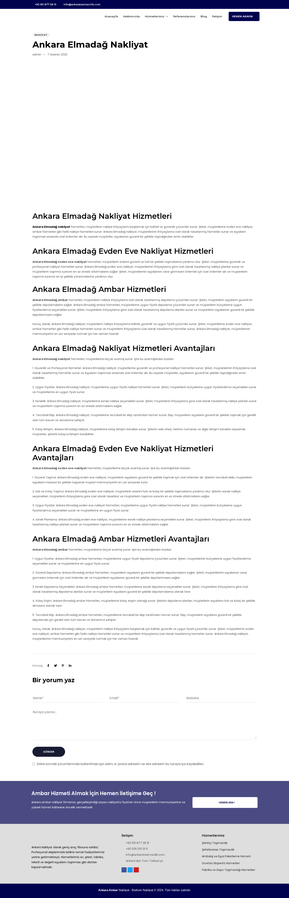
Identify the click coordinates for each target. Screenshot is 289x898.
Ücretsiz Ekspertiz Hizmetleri (221, 863)
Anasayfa (111, 16)
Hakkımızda (131, 16)
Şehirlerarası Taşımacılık (218, 850)
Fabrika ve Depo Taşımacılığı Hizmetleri (228, 870)
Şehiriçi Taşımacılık (214, 843)
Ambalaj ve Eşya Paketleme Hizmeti (226, 856)
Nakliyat (41, 34)
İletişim (217, 16)
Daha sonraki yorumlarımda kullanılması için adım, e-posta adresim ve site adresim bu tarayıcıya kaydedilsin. (120, 764)
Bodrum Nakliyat (142, 890)
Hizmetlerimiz (154, 16)
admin (36, 54)
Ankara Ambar (108, 890)
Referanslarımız (184, 16)
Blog (204, 16)
